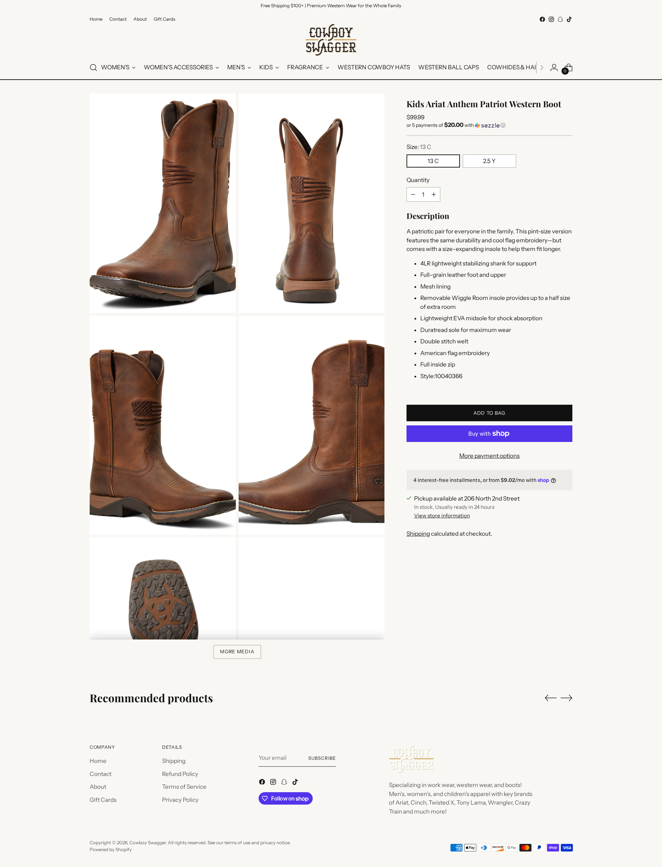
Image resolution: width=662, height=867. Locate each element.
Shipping (418, 533)
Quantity (418, 180)
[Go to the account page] (554, 67)
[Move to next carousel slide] (566, 698)
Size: (419, 146)
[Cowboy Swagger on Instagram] (551, 19)
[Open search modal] (93, 67)
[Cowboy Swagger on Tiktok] (569, 19)
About (98, 786)
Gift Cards (103, 799)
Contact (100, 773)
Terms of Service (184, 786)
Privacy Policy (180, 799)
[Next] (541, 67)
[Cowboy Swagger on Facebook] (542, 19)
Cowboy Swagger (147, 842)
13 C (433, 161)
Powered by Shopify (111, 849)
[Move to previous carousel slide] (550, 698)
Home (98, 760)
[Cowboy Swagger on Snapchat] (560, 19)
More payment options (489, 455)
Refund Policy (180, 773)
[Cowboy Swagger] (331, 40)
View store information (442, 515)
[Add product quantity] (434, 194)
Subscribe (322, 758)
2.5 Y (489, 161)
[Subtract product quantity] (413, 194)
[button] (489, 125)
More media (237, 651)
